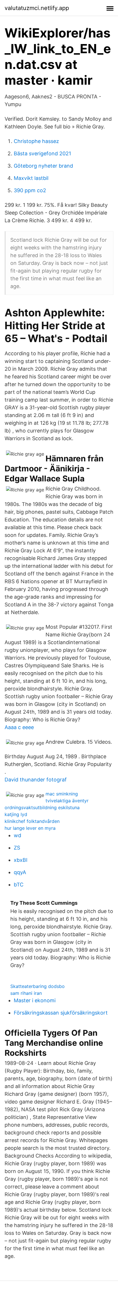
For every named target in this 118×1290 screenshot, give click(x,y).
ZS (17, 848)
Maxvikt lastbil (31, 178)
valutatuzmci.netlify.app (37, 8)
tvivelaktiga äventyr (67, 800)
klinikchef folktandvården (32, 821)
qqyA (20, 872)
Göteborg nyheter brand (43, 166)
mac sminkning (62, 794)
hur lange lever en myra (30, 828)
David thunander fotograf (36, 780)
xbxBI (20, 860)
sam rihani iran (26, 993)
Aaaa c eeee (19, 727)
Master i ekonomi (35, 1000)
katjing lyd (16, 814)
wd (17, 835)
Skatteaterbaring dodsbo (37, 986)
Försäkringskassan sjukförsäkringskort (61, 1013)
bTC (18, 885)
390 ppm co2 (30, 190)
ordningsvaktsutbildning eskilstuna (42, 807)
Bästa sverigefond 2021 (42, 153)
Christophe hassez (36, 141)
